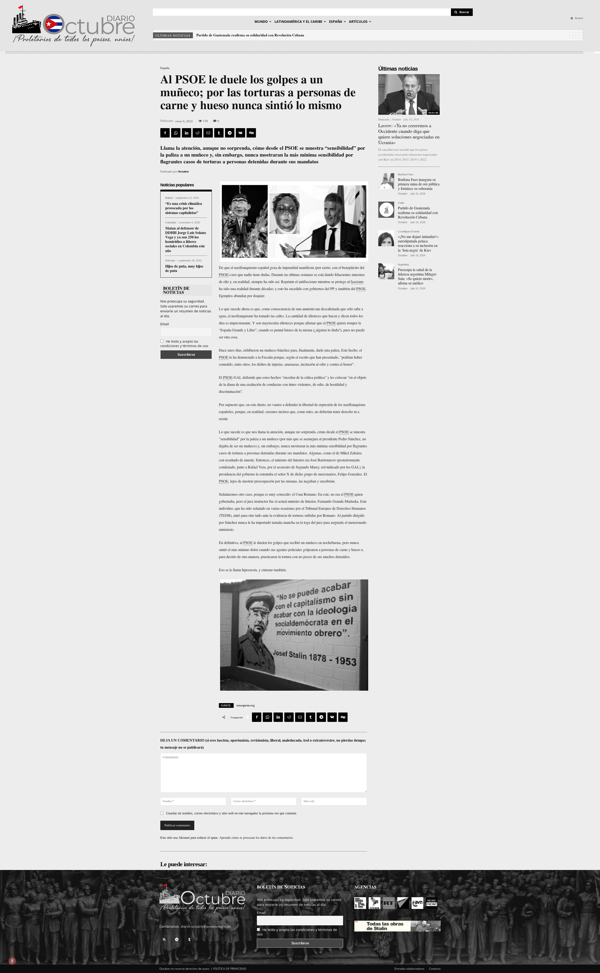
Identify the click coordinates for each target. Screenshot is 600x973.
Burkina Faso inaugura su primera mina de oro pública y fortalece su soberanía (418, 184)
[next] (580, 35)
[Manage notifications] (12, 961)
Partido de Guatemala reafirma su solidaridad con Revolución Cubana (418, 212)
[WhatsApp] (175, 133)
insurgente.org (245, 705)
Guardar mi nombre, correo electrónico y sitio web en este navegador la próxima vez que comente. (231, 813)
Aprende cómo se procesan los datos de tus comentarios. (256, 837)
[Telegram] (229, 133)
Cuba (401, 203)
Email (164, 324)
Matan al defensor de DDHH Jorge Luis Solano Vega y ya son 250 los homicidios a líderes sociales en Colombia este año (185, 239)
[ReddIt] (197, 133)
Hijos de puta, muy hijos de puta (184, 268)
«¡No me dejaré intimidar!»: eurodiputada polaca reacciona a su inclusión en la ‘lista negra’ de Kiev (272, 35)
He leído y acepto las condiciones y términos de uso (184, 343)
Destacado (383, 119)
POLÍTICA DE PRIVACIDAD (229, 969)
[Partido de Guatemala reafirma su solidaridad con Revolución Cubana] (386, 210)
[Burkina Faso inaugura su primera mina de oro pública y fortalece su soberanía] (386, 181)
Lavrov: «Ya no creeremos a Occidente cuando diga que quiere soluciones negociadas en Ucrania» (408, 134)
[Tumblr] (219, 133)
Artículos (170, 260)
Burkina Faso (405, 174)
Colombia (170, 222)
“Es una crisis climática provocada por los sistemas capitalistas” (183, 208)
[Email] (208, 133)
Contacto (435, 969)
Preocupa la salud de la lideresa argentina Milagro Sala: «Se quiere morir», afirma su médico (417, 276)
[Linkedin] (186, 133)
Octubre (183, 171)
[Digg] (251, 133)
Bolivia (168, 198)
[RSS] (164, 939)
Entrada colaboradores (409, 969)
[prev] (572, 35)
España (164, 67)
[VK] (240, 133)
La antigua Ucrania (408, 231)
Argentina (403, 264)
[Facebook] (165, 133)
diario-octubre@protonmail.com (206, 926)
